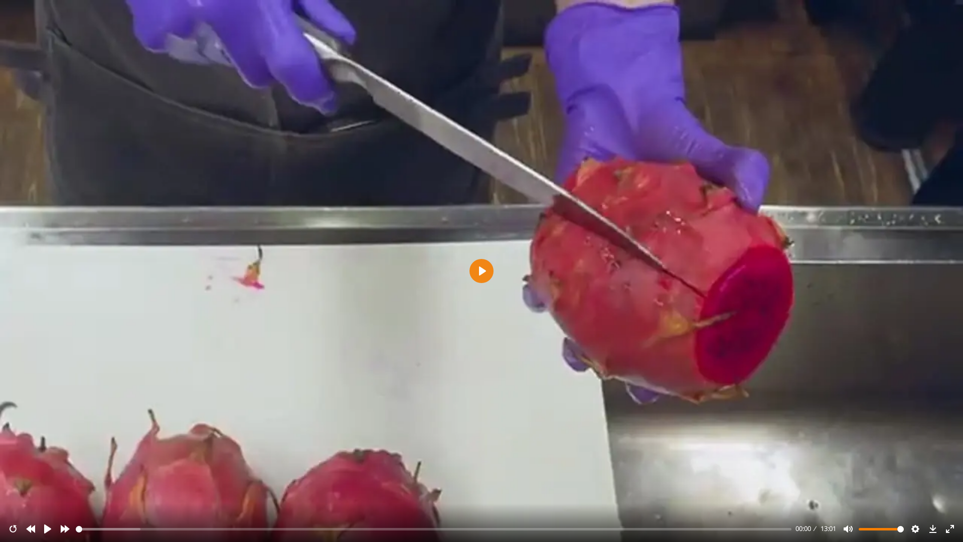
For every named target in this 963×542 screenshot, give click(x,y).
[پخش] (48, 529)
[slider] (434, 529)
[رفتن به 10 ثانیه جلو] (65, 529)
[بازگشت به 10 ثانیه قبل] (31, 529)
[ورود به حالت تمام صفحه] (950, 529)
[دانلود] (933, 529)
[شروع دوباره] (13, 529)
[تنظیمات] (915, 529)
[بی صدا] (848, 529)
